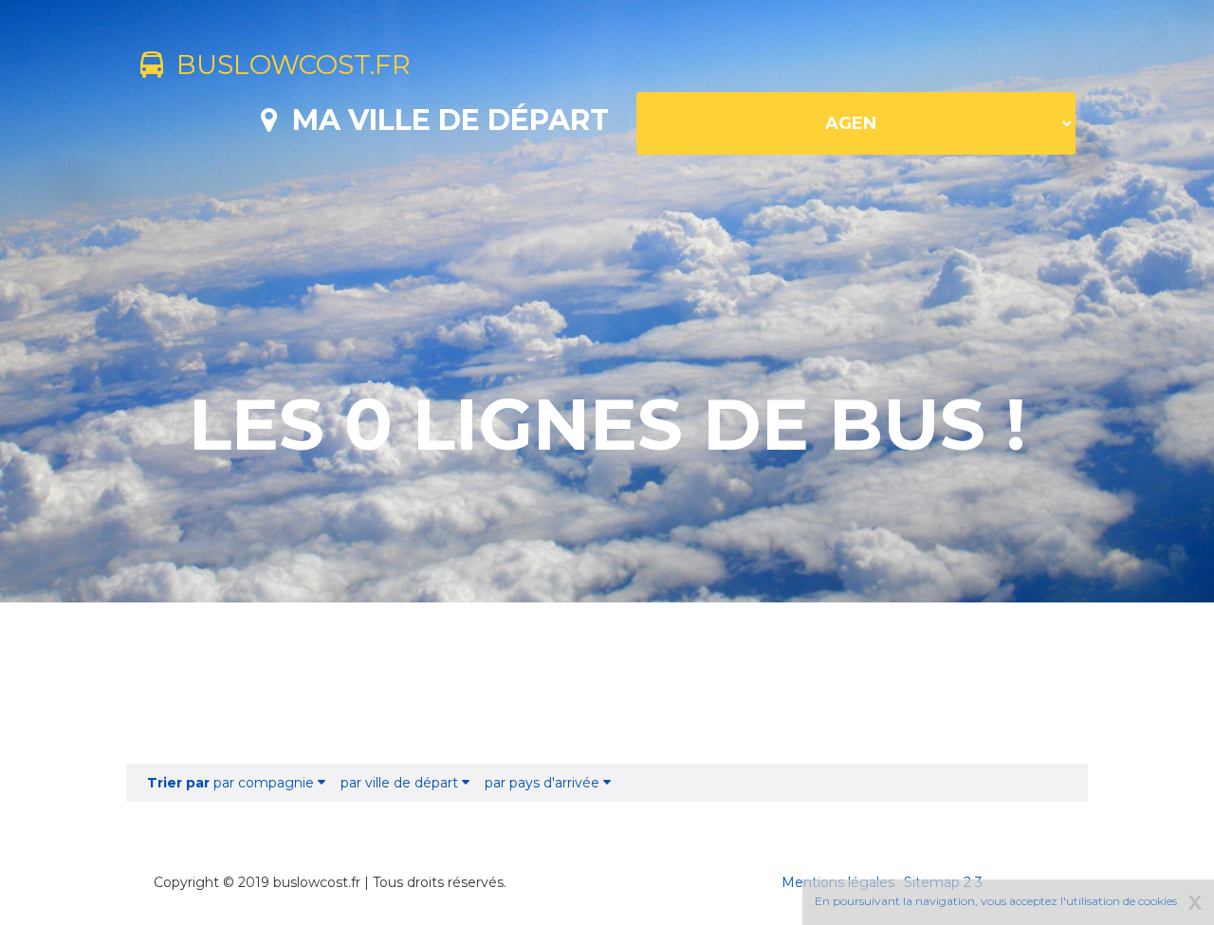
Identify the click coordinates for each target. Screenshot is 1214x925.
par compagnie (232, 782)
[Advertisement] (607, 683)
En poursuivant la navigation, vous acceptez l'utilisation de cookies (996, 901)
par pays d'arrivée (544, 782)
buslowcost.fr (287, 64)
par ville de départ (401, 782)
